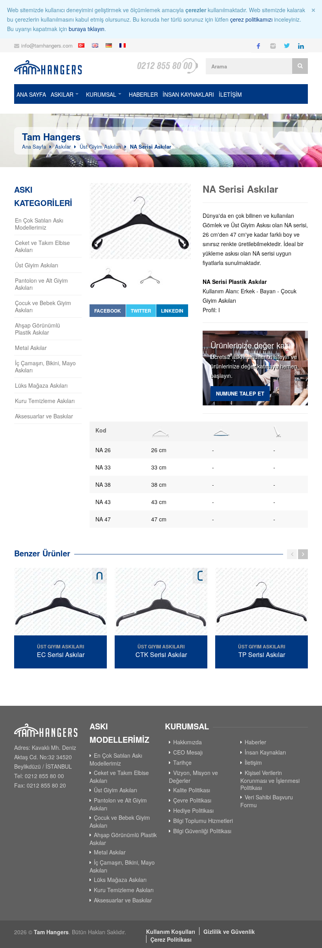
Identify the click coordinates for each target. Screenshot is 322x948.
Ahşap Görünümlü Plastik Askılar (37, 328)
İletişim (253, 762)
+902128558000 (167, 66)
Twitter (141, 310)
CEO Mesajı (188, 752)
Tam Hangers (51, 932)
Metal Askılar (31, 348)
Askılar (62, 94)
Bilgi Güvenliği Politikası (202, 831)
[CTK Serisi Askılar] (161, 602)
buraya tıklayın (86, 29)
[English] (96, 45)
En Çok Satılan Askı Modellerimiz (39, 223)
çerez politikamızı (251, 19)
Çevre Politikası (192, 800)
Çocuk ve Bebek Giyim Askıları (43, 306)
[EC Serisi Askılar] (60, 602)
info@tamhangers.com (47, 45)
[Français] (123, 45)
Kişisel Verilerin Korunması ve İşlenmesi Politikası (270, 780)
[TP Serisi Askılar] (261, 602)
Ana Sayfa (31, 94)
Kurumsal (101, 94)
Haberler (143, 94)
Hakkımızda (187, 742)
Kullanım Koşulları (170, 931)
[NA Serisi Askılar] (140, 221)
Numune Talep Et (240, 393)
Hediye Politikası (193, 810)
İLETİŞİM (230, 94)
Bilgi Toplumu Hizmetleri (203, 821)
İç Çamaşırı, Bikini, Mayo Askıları (45, 366)
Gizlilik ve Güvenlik (229, 931)
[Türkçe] (82, 45)
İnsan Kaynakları (188, 94)
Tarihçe (182, 762)
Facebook (107, 310)
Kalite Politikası (191, 790)
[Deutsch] (110, 45)
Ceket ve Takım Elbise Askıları (42, 246)
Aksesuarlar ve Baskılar (44, 416)
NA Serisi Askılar (150, 146)
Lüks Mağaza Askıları (41, 385)
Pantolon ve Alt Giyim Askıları (41, 283)
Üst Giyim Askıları (100, 146)
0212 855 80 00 (44, 776)
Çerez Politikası (171, 939)
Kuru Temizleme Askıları (45, 401)
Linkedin (172, 310)
